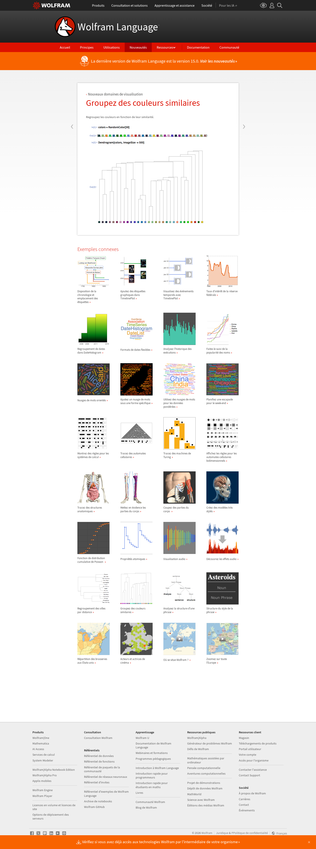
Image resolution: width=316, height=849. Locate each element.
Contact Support (249, 775)
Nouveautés (138, 47)
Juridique (222, 833)
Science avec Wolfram (201, 800)
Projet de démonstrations (203, 783)
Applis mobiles (41, 781)
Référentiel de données (99, 756)
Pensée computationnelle (203, 768)
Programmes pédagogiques (153, 759)
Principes (87, 47)
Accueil (65, 47)
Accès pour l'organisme (253, 760)
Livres (139, 793)
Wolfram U (142, 738)
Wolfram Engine (42, 790)
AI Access (38, 749)
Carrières (244, 799)
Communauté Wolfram (150, 802)
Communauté (229, 47)
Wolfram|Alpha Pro (44, 775)
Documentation (198, 47)
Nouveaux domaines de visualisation (115, 94)
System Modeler (42, 760)
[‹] (72, 101)
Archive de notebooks (98, 801)
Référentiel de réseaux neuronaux (105, 777)
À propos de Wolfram (252, 793)
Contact (244, 805)
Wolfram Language (119, 26)
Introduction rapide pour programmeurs (152, 775)
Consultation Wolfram (98, 738)
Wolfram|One (40, 738)
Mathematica (40, 743)
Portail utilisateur (250, 749)
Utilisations (111, 47)
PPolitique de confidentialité (250, 833)
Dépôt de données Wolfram (204, 788)
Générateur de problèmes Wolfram (209, 743)
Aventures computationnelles (206, 773)
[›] (244, 101)
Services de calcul (43, 755)
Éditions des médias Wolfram (205, 805)
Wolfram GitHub (94, 807)
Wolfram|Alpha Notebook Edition (53, 770)
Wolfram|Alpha (196, 738)
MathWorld (194, 794)
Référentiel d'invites (96, 782)
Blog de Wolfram (146, 807)
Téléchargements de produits (257, 743)
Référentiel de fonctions (99, 761)
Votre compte (247, 755)
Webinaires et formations (152, 753)
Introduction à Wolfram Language (157, 768)
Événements (247, 810)
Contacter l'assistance (253, 770)
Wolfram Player (42, 796)
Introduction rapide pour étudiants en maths (152, 785)
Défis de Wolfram (198, 749)
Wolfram (206, 833)
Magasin (244, 738)
